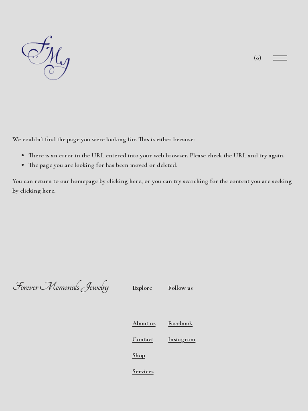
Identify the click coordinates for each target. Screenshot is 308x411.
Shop (138, 355)
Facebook (180, 323)
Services (143, 371)
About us (144, 323)
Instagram (181, 339)
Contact (142, 339)
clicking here (124, 181)
